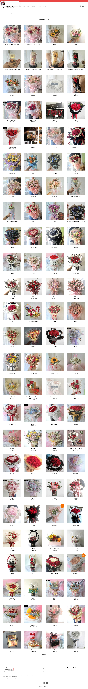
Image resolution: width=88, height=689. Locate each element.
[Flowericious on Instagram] (70, 668)
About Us (44, 668)
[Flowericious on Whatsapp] (76, 668)
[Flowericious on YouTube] (73, 668)
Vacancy (44, 671)
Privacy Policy (44, 686)
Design (39, 6)
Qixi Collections (26, 6)
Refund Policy (49, 686)
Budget (44, 6)
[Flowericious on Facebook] (68, 668)
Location (44, 667)
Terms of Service (39, 686)
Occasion (33, 6)
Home (20, 6)
